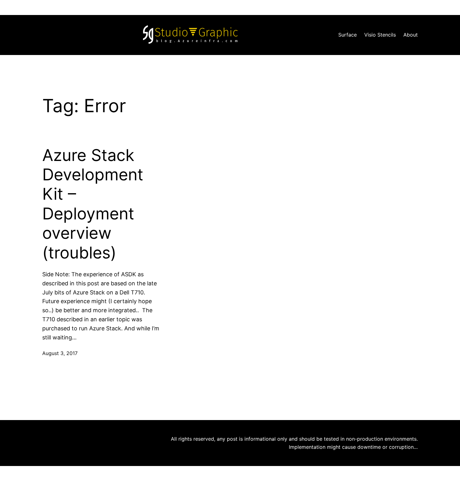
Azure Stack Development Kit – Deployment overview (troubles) (92, 204)
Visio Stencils (380, 35)
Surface (347, 35)
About (410, 35)
